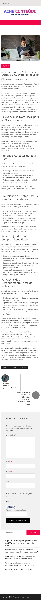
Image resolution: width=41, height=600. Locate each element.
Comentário (11, 435)
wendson (8, 79)
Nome (9, 462)
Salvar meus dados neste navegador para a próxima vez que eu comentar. (19, 494)
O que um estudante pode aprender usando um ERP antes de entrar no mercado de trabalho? (21, 543)
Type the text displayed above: (17, 510)
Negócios (5, 66)
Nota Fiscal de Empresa (20, 367)
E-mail (9, 472)
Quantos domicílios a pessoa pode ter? (9, 385)
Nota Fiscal (6, 367)
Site (7, 481)
